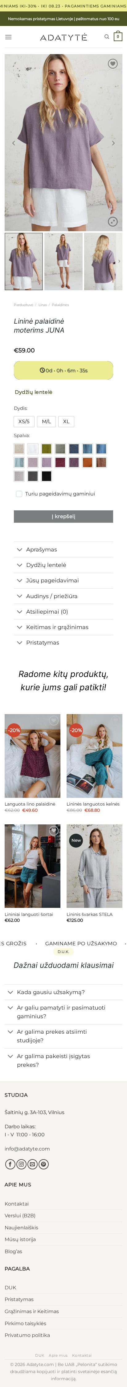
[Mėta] (19, 462)
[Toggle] (20, 550)
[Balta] (32, 449)
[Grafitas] (32, 476)
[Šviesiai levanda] (32, 462)
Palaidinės (60, 305)
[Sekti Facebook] (10, 1164)
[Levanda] (46, 462)
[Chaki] (60, 449)
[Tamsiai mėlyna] (74, 449)
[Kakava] (101, 462)
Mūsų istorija (20, 1239)
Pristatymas (19, 1299)
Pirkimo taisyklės (25, 1323)
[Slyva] (74, 462)
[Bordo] (60, 462)
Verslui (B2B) (20, 1216)
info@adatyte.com (27, 1149)
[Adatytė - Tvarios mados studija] (63, 36)
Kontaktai (17, 1204)
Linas (43, 305)
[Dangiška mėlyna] (101, 449)
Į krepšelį (64, 516)
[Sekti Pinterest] (44, 1164)
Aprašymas (41, 549)
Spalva (21, 435)
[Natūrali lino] (19, 449)
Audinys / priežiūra (52, 596)
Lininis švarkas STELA (90, 914)
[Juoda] (46, 476)
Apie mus (58, 1355)
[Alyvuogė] (46, 449)
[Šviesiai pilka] (19, 476)
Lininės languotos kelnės (93, 804)
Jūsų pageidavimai (52, 580)
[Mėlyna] (87, 449)
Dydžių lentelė (46, 565)
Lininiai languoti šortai (29, 914)
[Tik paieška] (106, 37)
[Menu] (8, 37)
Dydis (20, 408)
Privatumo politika (27, 1335)
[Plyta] (87, 462)
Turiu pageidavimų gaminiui (60, 494)
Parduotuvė (23, 305)
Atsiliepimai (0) (47, 611)
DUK (10, 1288)
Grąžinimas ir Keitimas (32, 1311)
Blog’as (13, 1251)
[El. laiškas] (32, 1164)
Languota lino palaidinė (30, 804)
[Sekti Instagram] (21, 1164)
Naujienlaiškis (21, 1228)
